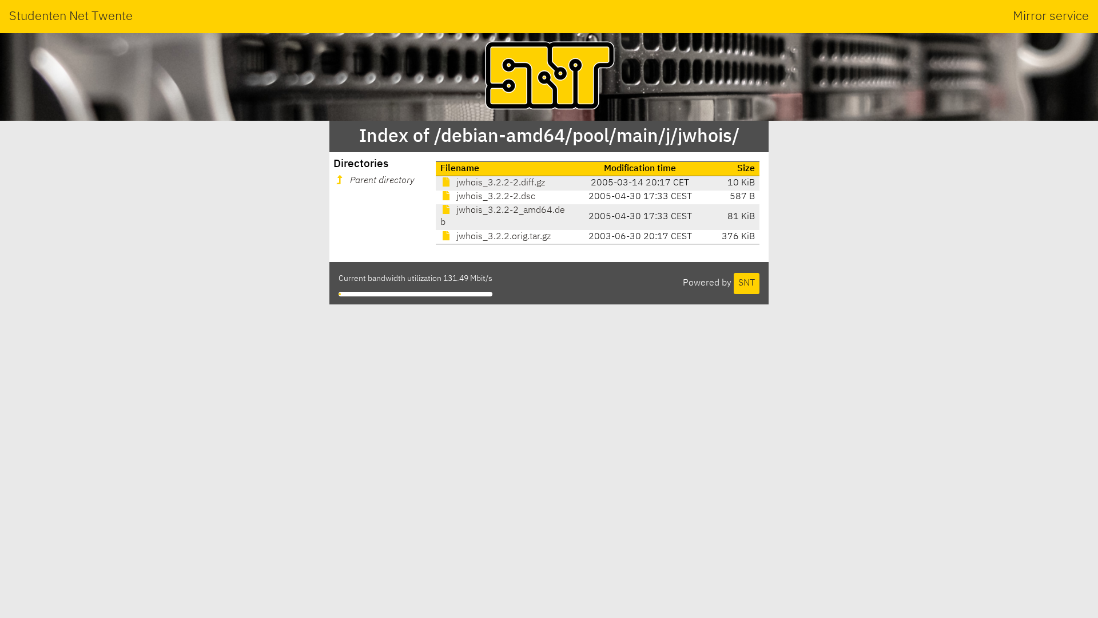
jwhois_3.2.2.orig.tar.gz (502, 236)
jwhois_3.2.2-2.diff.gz (499, 183)
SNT (746, 283)
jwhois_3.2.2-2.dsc (494, 196)
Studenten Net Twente (71, 16)
